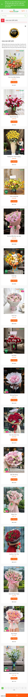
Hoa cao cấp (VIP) (12, 20)
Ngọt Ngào (14, 633)
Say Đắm (14, 355)
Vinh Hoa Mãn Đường (14, 77)
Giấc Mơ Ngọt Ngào (14, 594)
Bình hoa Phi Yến (14, 673)
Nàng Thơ (14, 514)
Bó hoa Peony (14, 395)
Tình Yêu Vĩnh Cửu (14, 435)
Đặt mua (15, 82)
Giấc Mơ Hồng (14, 474)
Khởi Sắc (14, 276)
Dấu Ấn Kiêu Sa (14, 117)
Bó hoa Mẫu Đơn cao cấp (14, 236)
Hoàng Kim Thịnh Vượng (14, 156)
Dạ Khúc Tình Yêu (14, 554)
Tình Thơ (14, 315)
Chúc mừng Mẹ (14, 196)
